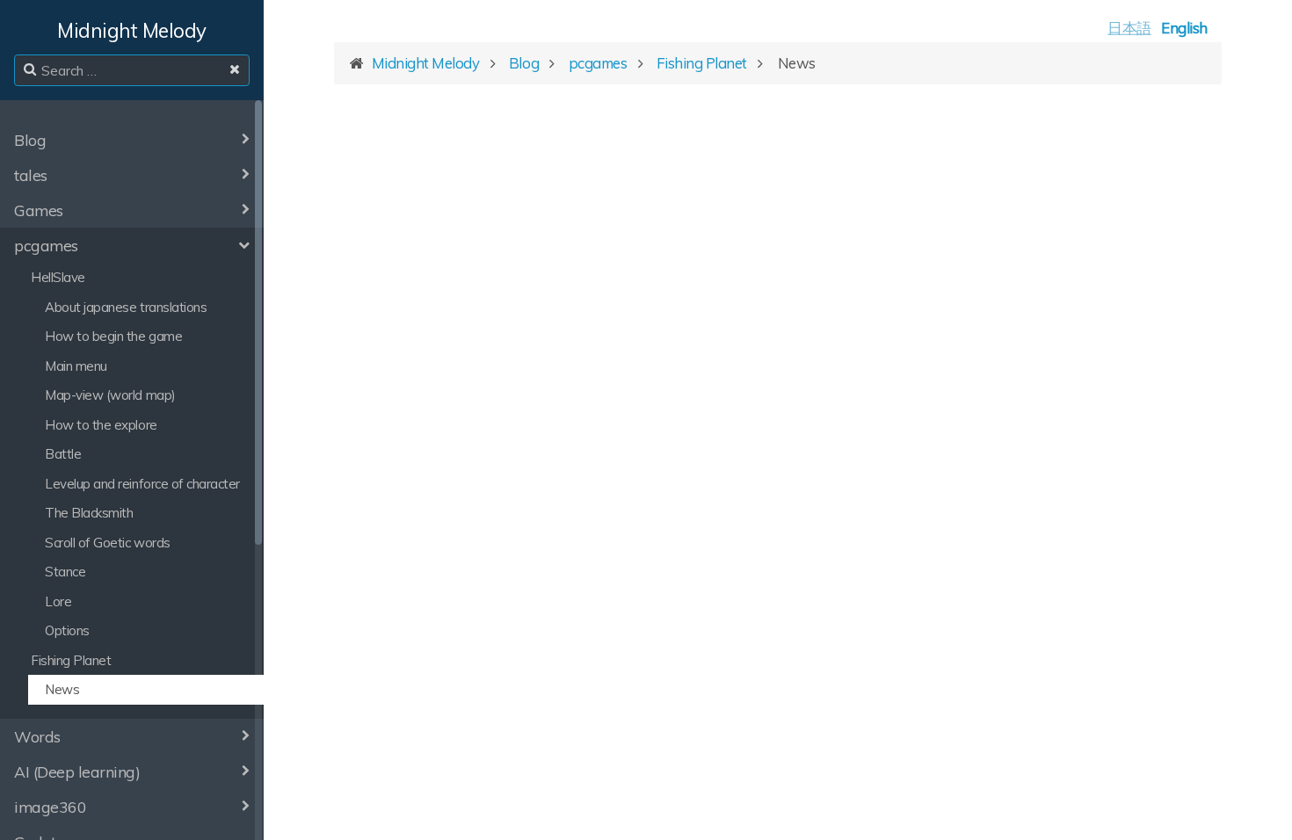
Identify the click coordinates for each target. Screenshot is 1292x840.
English (1184, 27)
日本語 (1129, 27)
